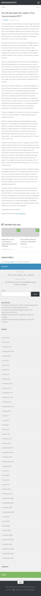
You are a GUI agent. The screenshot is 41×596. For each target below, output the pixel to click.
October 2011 (7, 402)
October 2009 (7, 507)
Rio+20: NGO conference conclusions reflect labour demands (28, 242)
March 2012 (7, 379)
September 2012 (8, 351)
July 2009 (6, 517)
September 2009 (8, 512)
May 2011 (6, 425)
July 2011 (6, 416)
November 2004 (8, 558)
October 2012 (7, 347)
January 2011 (7, 443)
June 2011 (6, 420)
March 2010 (7, 489)
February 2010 (7, 494)
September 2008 (8, 549)
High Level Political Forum (9, 312)
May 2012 (6, 370)
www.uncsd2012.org (20, 213)
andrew (5, 20)
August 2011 (7, 411)
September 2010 (8, 462)
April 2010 (6, 485)
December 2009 (8, 498)
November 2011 (8, 397)
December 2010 (8, 448)
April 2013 (6, 342)
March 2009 (7, 530)
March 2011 (7, 434)
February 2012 (7, 383)
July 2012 (6, 361)
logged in (13, 262)
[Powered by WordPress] (13, 589)
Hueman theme (30, 590)
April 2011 (6, 429)
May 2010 (6, 480)
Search (3, 290)
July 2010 (6, 471)
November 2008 (8, 540)
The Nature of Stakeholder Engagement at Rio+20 (16, 310)
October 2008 (7, 544)
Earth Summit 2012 (9, 2)
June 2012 (6, 365)
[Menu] (38, 2)
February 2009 (7, 535)
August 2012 (7, 356)
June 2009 (6, 521)
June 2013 (6, 338)
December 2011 (8, 393)
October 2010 (7, 457)
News (3, 7)
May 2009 (6, 526)
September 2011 (8, 406)
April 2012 (6, 374)
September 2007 (8, 553)
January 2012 (7, 388)
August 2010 (7, 466)
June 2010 (6, 475)
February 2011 (7, 439)
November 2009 (8, 503)
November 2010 (8, 452)
